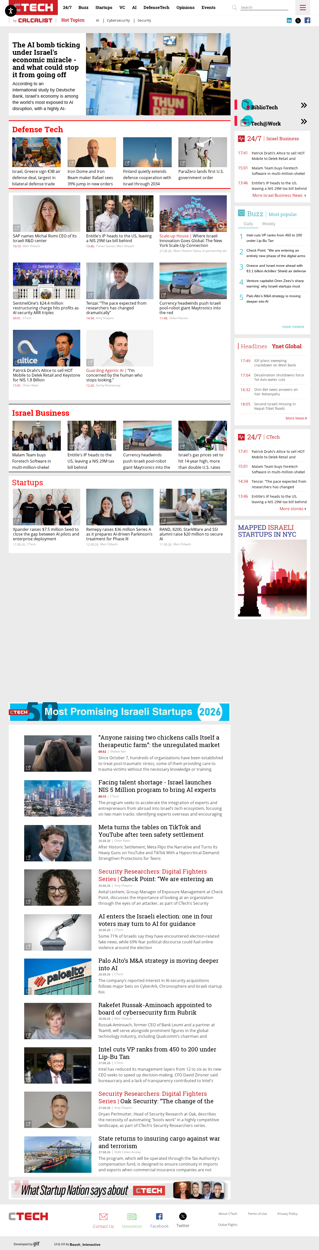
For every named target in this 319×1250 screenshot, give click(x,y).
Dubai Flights (228, 1225)
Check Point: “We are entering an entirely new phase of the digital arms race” (275, 254)
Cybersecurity (121, 20)
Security (144, 20)
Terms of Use (257, 1214)
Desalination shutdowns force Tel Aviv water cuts (279, 377)
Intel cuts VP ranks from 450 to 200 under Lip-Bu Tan (274, 238)
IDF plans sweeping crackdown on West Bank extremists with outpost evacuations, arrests (275, 367)
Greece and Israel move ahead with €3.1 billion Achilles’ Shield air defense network (276, 269)
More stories (292, 508)
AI (100, 20)
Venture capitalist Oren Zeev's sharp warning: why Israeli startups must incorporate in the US (275, 284)
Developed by (23, 1244)
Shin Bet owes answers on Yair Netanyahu (276, 391)
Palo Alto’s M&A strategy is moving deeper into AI (273, 298)
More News (296, 418)
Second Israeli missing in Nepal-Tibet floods (275, 406)
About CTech (227, 1214)
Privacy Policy (287, 1214)
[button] (120, 627)
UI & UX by (77, 1245)
